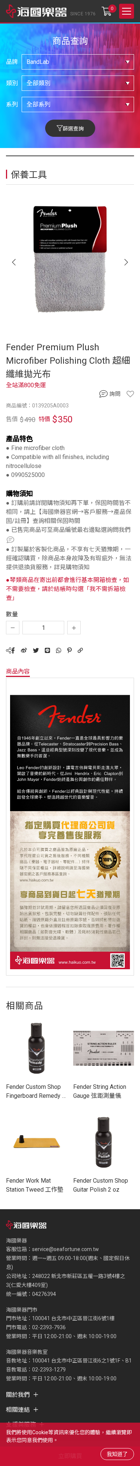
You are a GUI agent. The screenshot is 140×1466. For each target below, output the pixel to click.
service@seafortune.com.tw (65, 1249)
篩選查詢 (73, 129)
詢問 (115, 394)
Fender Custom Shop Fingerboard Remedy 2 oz (35, 1091)
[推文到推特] (36, 650)
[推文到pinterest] (69, 650)
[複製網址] (80, 650)
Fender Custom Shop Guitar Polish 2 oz (100, 1185)
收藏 (130, 394)
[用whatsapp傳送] (58, 650)
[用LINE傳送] (47, 650)
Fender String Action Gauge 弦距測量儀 (99, 1091)
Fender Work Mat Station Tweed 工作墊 (34, 1185)
